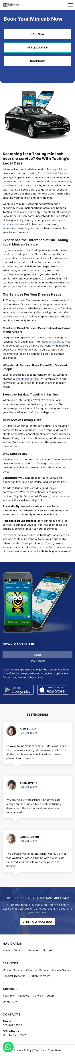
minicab (67, 459)
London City (10, 1001)
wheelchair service (27, 378)
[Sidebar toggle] (70, 5)
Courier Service (61, 970)
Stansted (23, 995)
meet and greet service (56, 341)
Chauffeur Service (37, 970)
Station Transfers (39, 975)
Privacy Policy (22, 1050)
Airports (47, 950)
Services (33, 950)
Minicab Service (13, 970)
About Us (19, 950)
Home (6, 950)
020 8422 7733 (12, 1025)
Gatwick (38, 995)
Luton (50, 995)
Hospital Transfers (14, 975)
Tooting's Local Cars (50, 173)
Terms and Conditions (47, 1050)
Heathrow (9, 995)
